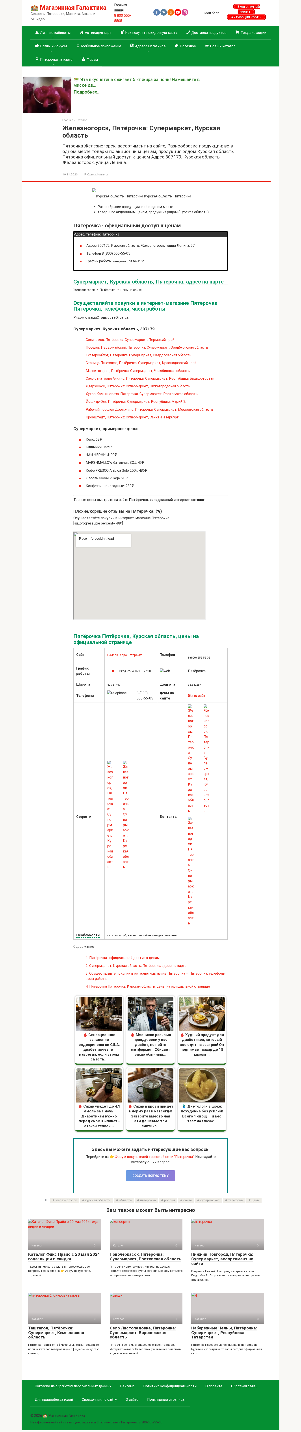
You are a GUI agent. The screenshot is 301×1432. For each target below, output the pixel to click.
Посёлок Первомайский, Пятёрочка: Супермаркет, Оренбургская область (147, 347)
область (125, 1200)
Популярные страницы (166, 1399)
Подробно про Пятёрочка (124, 655)
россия (169, 1200)
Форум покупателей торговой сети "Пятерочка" (154, 1157)
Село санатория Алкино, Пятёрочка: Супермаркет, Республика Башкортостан (150, 378)
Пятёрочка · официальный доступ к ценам (123, 958)
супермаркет (210, 1200)
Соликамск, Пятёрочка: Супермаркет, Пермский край (130, 340)
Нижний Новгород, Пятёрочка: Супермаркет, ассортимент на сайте (222, 1259)
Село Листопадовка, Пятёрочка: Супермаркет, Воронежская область (143, 1332)
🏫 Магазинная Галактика (68, 7)
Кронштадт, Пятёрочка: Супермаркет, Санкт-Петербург (132, 417)
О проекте (213, 1386)
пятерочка (148, 1200)
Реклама (127, 1386)
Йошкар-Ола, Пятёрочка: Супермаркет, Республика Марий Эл (136, 401)
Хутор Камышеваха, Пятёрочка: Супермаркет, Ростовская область (142, 394)
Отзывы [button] (122, 317)
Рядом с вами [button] (85, 317)
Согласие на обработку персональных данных (73, 1386)
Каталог (102, 174)
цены (255, 1200)
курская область (98, 1200)
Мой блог (211, 13)
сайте (187, 1200)
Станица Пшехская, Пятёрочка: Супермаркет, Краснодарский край (141, 363)
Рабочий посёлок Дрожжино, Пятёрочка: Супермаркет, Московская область (149, 409)
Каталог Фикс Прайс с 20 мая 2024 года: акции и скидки (64, 1256)
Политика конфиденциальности (170, 1386)
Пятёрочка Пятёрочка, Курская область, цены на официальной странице (148, 986)
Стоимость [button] (106, 317)
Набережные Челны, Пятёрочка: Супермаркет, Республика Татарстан (224, 1332)
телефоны (235, 1200)
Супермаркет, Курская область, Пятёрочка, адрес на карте (136, 966)
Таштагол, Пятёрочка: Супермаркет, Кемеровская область (56, 1332)
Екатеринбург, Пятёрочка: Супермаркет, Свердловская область (138, 355)
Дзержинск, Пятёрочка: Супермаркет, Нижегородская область (138, 386)
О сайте (132, 1399)
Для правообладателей (54, 1399)
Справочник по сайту (99, 1399)
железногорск (66, 1200)
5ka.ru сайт (197, 696)
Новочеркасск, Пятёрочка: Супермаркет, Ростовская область (145, 1256)
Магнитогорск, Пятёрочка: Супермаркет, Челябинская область (138, 371)
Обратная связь (244, 1386)
